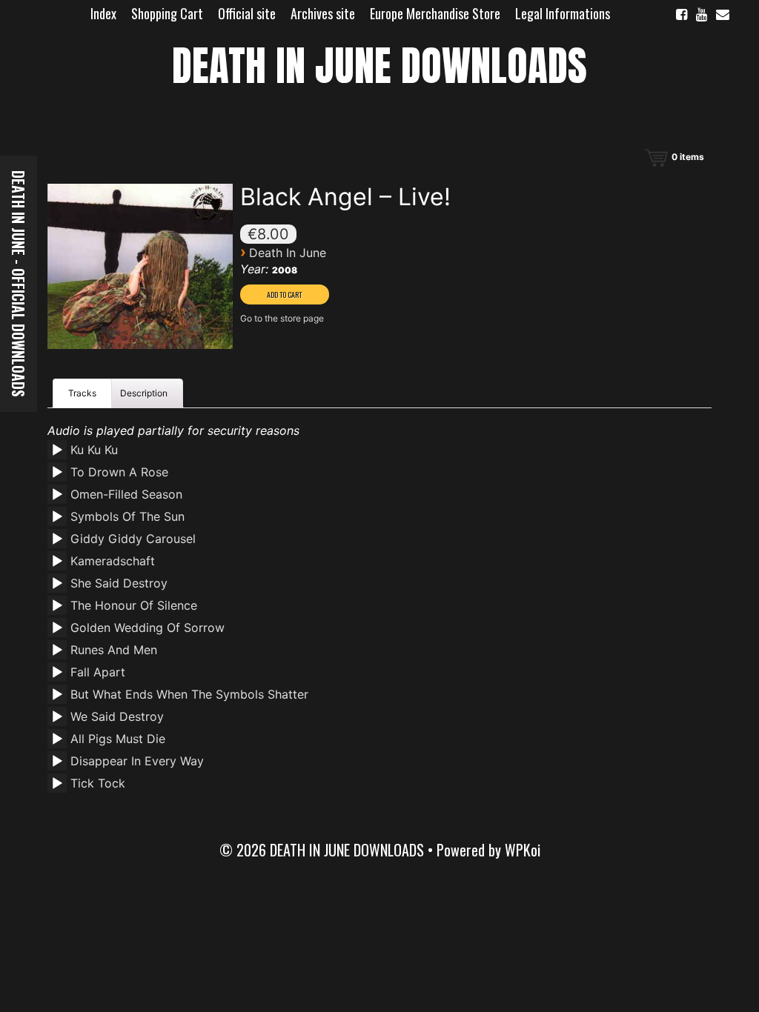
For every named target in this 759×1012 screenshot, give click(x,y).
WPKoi (522, 850)
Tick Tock (97, 783)
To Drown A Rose (119, 472)
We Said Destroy (117, 716)
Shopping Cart (167, 13)
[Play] (57, 450)
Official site (247, 13)
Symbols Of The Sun (127, 516)
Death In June (287, 252)
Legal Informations (562, 13)
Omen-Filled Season (126, 494)
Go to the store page (282, 318)
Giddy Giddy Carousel (133, 538)
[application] (59, 455)
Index (103, 13)
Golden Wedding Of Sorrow (147, 627)
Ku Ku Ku (94, 449)
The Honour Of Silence (133, 605)
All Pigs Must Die (117, 738)
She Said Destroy (119, 583)
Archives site (323, 13)
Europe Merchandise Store (435, 13)
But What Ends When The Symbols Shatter (189, 694)
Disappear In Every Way (137, 760)
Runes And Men (113, 649)
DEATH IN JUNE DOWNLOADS (379, 65)
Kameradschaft (112, 560)
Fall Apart (97, 672)
